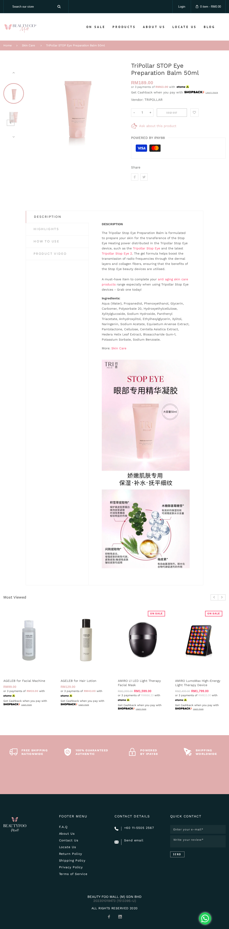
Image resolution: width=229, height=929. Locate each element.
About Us (67, 833)
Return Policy (70, 854)
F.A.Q (63, 827)
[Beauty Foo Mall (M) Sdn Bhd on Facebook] (108, 916)
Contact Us (68, 840)
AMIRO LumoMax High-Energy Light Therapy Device (197, 683)
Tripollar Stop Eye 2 (117, 253)
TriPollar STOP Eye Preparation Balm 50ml (75, 45)
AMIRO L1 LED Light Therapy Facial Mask (139, 683)
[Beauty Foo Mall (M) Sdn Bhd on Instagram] (120, 916)
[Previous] (34, 105)
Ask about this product (157, 126)
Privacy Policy (71, 867)
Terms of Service (73, 874)
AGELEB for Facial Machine (24, 681)
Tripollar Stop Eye (146, 248)
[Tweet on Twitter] (144, 177)
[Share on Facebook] (134, 177)
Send (177, 854)
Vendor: (137, 100)
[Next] (117, 105)
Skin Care (28, 45)
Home (7, 45)
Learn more (212, 92)
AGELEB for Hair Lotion (78, 681)
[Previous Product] (11, 123)
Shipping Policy (72, 860)
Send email (133, 840)
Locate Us (67, 847)
